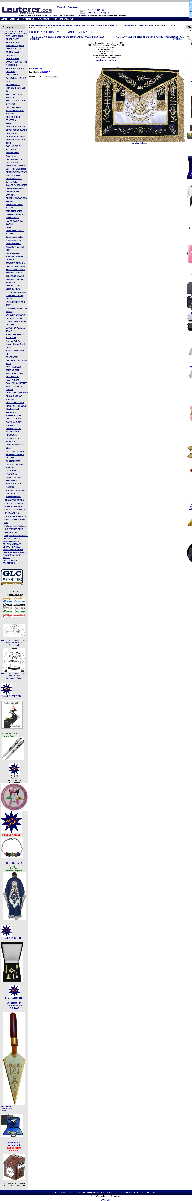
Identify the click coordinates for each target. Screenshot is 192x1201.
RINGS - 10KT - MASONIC (17, 393)
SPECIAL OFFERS (10, 560)
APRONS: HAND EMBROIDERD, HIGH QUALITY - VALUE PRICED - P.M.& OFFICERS (15, 48)
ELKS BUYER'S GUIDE (14, 503)
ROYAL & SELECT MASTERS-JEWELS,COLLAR (13, 425)
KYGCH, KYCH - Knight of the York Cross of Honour (16, 295)
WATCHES (10, 494)
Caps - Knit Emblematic (16, 169)
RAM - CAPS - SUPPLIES (16, 383)
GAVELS (9, 224)
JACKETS (10, 260)
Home (31, 25)
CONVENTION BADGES (16, 188)
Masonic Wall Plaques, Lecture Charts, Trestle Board (16, 344)
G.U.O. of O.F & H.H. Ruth (15, 516)
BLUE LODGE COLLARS (16, 130)
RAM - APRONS (13, 380)
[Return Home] (4, 20)
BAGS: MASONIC (13, 107)
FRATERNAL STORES (12, 31)
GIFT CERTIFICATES (11, 547)
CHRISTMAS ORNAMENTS (14, 552)
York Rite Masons (13, 497)
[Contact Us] (28, 20)
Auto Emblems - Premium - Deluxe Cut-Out (15, 88)
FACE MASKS (9, 563)
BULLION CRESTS (14, 159)
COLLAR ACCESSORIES (16, 185)
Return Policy (106, 1193)
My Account (80, 1193)
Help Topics (138, 1193)
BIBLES (9, 123)
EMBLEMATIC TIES (14, 211)
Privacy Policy (118, 1193)
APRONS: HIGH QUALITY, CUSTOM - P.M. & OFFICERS (16, 62)
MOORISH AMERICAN (13, 506)
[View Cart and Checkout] (63, 20)
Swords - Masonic (13, 477)
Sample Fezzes (10, 532)
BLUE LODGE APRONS (16, 127)
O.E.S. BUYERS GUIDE (14, 500)
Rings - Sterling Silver (15, 403)
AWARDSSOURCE (11, 541)
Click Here (82, 15)
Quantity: (33, 76)
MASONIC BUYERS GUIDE (15, 33)
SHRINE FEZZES (13, 461)
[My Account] (43, 20)
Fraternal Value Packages (15, 526)
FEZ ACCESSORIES (14, 221)
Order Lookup (150, 1193)
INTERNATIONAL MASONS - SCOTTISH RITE (15, 247)
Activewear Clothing (14, 36)
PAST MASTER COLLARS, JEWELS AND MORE (16, 360)
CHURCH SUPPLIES (11, 539)
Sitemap (129, 1193)
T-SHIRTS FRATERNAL (16, 490)
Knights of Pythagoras (15, 270)
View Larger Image (140, 143)
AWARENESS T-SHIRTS (13, 550)
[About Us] (15, 20)
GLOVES (9, 227)
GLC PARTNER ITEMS (13, 529)
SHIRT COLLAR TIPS (15, 451)
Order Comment (68, 1193)
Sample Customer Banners (16, 536)
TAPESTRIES (11, 480)
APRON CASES (12, 39)
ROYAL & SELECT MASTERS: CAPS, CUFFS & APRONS (14, 415)
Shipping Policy (93, 1193)
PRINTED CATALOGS (12, 544)
